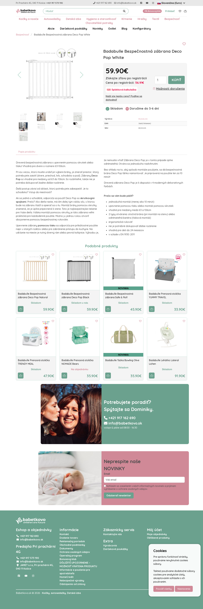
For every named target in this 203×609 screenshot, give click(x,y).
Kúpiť (176, 80)
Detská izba (73, 18)
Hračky (142, 18)
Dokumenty (66, 548)
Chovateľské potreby (99, 22)
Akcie (51, 28)
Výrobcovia (110, 545)
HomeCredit (67, 576)
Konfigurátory (142, 28)
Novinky (98, 28)
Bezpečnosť (172, 18)
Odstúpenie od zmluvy (72, 584)
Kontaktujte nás (112, 534)
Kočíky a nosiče (28, 18)
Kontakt (64, 534)
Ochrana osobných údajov (75, 552)
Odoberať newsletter (118, 495)
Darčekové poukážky (73, 28)
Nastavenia (183, 588)
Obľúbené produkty (158, 537)
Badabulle (143, 119)
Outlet (112, 28)
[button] (19, 75)
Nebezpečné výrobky (72, 580)
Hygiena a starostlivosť (101, 18)
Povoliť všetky (164, 588)
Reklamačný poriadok (72, 541)
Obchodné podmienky (72, 544)
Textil (155, 18)
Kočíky (46, 592)
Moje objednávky (157, 534)
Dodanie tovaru (69, 537)
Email (107, 473)
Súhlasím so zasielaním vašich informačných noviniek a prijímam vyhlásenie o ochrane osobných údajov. (140, 487)
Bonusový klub (68, 559)
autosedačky (58, 592)
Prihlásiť (170, 11)
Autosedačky (52, 18)
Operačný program (71, 555)
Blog (124, 28)
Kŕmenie (127, 18)
